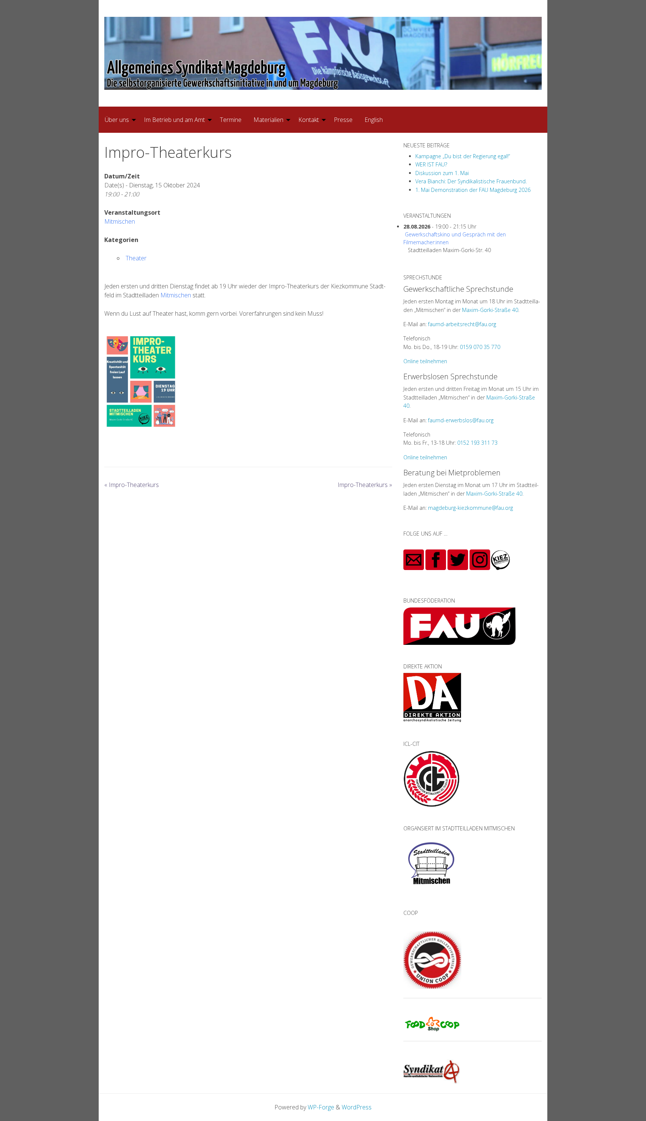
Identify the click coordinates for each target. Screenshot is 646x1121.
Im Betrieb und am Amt (174, 120)
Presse (343, 120)
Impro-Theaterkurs (131, 485)
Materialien (268, 120)
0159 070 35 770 (480, 346)
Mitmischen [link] (175, 295)
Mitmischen (119, 221)
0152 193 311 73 (477, 442)
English (373, 120)
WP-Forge (321, 1107)
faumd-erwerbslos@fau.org (460, 420)
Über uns (117, 120)
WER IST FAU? (431, 164)
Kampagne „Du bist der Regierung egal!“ (462, 156)
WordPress (357, 1107)
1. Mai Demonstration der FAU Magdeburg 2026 (472, 189)
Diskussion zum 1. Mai (442, 173)
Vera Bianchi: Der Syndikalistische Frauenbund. (471, 181)
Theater (136, 258)
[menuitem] (118, 120)
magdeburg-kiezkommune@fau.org (470, 507)
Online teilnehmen (425, 361)
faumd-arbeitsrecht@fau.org (462, 324)
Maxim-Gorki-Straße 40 (490, 309)
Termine (231, 120)
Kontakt (308, 120)
